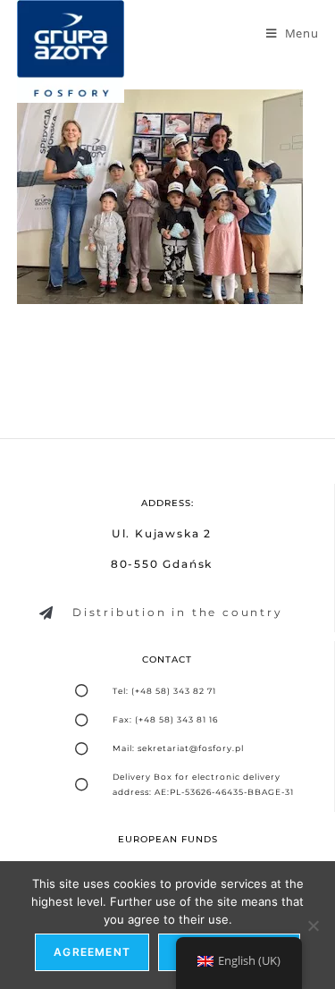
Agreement (92, 952)
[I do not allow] (313, 925)
